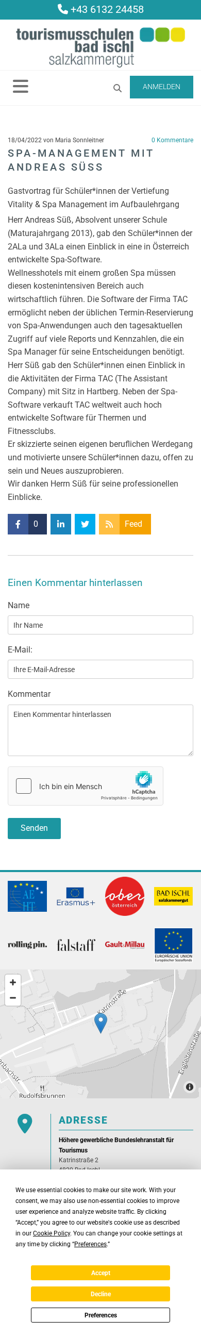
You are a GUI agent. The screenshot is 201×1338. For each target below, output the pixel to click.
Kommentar (29, 694)
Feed (133, 524)
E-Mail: (20, 650)
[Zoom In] (13, 982)
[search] (117, 88)
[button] (21, 86)
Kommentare (172, 140)
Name (18, 605)
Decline (101, 1294)
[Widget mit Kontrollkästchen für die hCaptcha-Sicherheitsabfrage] (85, 786)
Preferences (101, 1315)
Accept (100, 1273)
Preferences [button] (90, 1244)
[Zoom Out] (13, 998)
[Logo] (100, 47)
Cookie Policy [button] (51, 1233)
